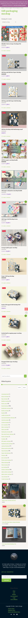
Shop (14, 591)
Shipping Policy (11, 610)
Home (2, 7)
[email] (11, 614)
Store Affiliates (14, 599)
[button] (5, 50)
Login (14, 597)
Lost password (14, 596)
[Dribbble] (14, 614)
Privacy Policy (11, 608)
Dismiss (24, 5)
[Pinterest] (17, 614)
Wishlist (14, 594)
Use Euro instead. (17, 5)
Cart (14, 592)
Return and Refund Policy (14, 612)
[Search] (25, 376)
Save (5, 484)
